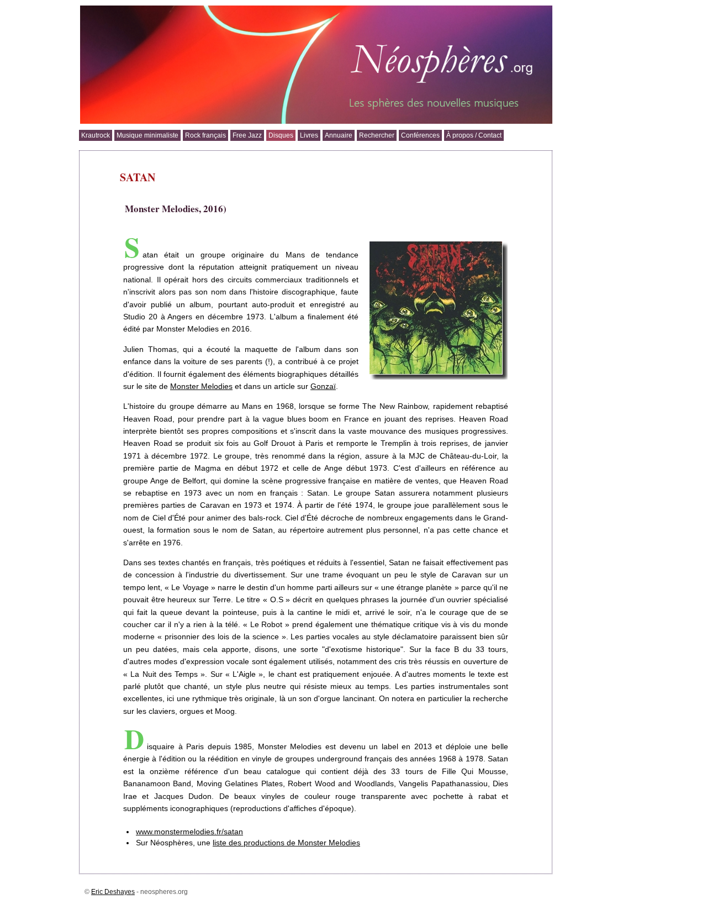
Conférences (420, 135)
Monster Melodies (201, 386)
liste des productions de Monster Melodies (286, 842)
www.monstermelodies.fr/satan (189, 831)
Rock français (205, 135)
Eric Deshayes (113, 892)
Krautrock (95, 135)
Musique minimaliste (147, 135)
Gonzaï (323, 386)
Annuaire (338, 135)
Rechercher (376, 135)
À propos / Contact (474, 135)
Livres (309, 135)
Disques (280, 135)
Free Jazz (247, 135)
